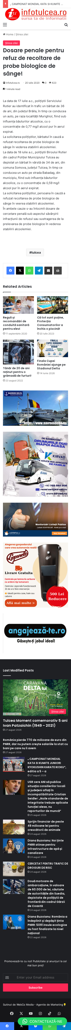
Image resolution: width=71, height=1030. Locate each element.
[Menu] (5, 24)
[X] (20, 271)
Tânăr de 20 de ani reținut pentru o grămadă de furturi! (17, 372)
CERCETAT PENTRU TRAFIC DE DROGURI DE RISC (48, 866)
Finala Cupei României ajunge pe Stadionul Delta (51, 364)
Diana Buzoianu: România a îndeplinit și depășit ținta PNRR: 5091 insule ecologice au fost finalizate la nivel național (47, 925)
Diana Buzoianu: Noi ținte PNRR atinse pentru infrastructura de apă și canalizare (46, 847)
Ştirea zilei (22, 34)
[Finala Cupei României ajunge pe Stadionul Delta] (52, 348)
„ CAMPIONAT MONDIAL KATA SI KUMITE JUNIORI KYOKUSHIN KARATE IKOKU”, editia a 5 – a (47, 765)
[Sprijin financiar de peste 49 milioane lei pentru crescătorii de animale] (14, 827)
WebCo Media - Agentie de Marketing (40, 1004)
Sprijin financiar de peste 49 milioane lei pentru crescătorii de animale (46, 826)
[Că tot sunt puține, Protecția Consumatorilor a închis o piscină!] (52, 305)
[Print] (58, 271)
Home (9, 34)
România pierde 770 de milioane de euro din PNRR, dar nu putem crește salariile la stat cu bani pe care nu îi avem (35, 744)
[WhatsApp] (29, 271)
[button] (42, 1021)
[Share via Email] (48, 271)
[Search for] (66, 24)
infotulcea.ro (13, 82)
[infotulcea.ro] (35, 14)
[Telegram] (39, 271)
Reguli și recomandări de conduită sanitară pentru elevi (16, 323)
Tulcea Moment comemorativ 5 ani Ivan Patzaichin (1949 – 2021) (35, 723)
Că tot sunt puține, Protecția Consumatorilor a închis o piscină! (50, 323)
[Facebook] (10, 271)
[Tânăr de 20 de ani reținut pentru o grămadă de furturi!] (18, 352)
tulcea (36, 252)
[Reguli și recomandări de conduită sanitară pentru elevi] (18, 305)
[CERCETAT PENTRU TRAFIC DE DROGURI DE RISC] (14, 869)
